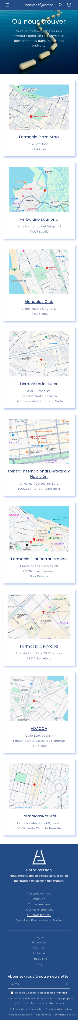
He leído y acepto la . (41, 992)
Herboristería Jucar (39, 383)
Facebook (39, 942)
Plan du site (38, 958)
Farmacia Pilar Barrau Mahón (39, 559)
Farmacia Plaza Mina (39, 137)
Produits (39, 899)
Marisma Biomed (24, 998)
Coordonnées (43, 1014)
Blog (39, 964)
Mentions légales (65, 1014)
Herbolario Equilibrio (39, 219)
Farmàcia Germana (39, 646)
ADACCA (39, 728)
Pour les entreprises (39, 909)
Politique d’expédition (19, 1014)
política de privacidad (53, 992)
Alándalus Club (39, 301)
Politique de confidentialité (26, 1009)
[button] (7, 5)
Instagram (39, 937)
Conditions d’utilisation (58, 1009)
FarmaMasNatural (39, 816)
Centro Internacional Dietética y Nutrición (39, 474)
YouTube (39, 948)
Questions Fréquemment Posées (39, 920)
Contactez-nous (39, 904)
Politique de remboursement (47, 1003)
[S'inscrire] (66, 984)
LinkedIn (39, 953)
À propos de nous (39, 893)
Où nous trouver (39, 915)
